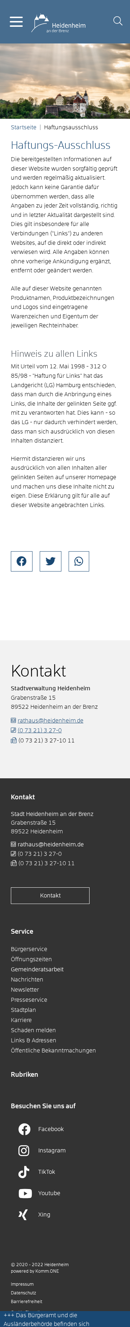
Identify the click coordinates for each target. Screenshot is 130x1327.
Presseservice (29, 1000)
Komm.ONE (47, 1271)
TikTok (46, 1172)
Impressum (22, 1284)
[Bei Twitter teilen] (50, 561)
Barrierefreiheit (26, 1302)
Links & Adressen (33, 1040)
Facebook (51, 1129)
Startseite (23, 127)
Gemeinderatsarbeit (37, 969)
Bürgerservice (29, 949)
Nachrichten (27, 980)
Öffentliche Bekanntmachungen (53, 1051)
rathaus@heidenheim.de (50, 721)
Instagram (52, 1151)
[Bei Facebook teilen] (21, 561)
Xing (44, 1215)
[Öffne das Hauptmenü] (16, 22)
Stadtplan (23, 1010)
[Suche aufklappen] (118, 22)
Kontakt (50, 896)
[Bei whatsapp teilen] (79, 561)
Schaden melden (33, 1030)
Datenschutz (23, 1293)
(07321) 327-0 (40, 730)
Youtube (49, 1193)
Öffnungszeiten (31, 959)
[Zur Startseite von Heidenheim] (58, 21)
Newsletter (25, 990)
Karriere (21, 1020)
